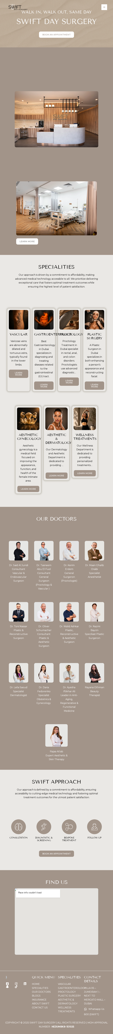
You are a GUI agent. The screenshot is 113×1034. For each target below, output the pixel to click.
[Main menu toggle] (104, 7)
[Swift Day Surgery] (17, 7)
